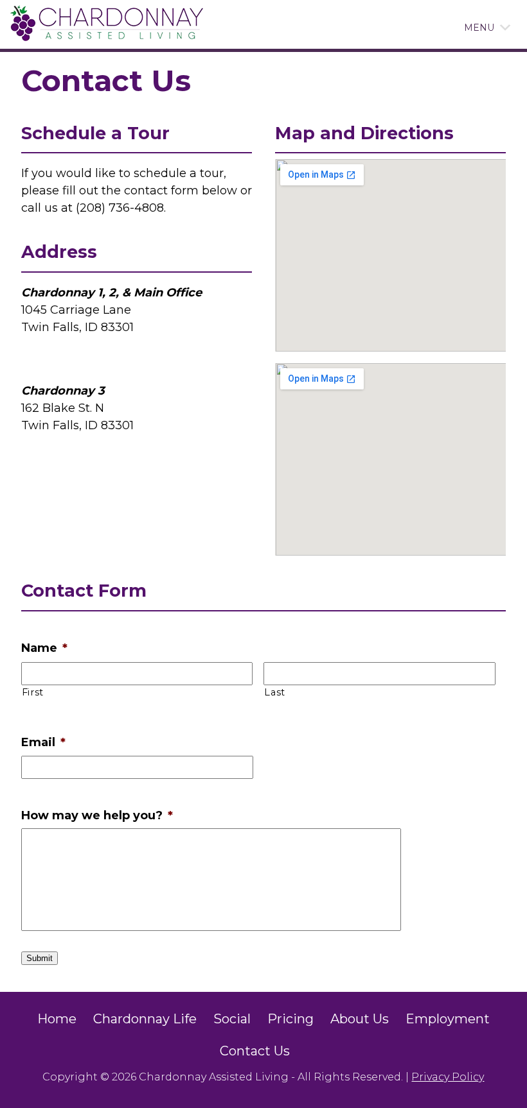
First (33, 692)
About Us (359, 1019)
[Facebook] (306, 1051)
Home (56, 1019)
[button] (479, 28)
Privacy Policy (447, 1077)
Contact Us (255, 1051)
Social (232, 1019)
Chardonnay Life (145, 1019)
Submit (39, 958)
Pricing (290, 1019)
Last (274, 692)
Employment (448, 1019)
